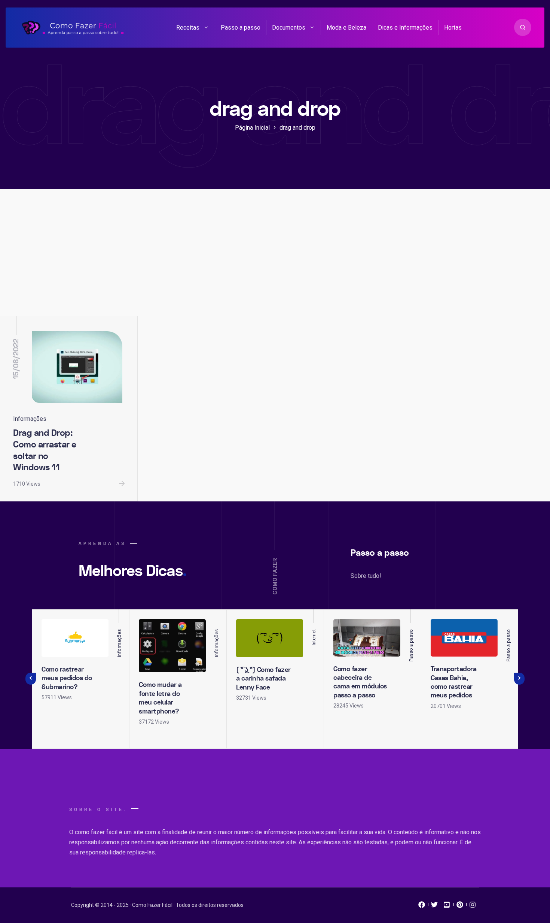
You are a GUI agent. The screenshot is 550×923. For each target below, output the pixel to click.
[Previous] (30, 679)
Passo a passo (240, 27)
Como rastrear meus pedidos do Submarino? (67, 678)
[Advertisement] (275, 260)
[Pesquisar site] (522, 27)
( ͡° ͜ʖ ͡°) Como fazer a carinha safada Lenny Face (263, 678)
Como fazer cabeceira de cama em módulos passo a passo (360, 682)
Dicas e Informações (405, 27)
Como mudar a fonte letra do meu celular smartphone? (160, 698)
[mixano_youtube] (447, 906)
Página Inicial (252, 127)
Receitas (187, 27)
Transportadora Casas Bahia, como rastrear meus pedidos (453, 682)
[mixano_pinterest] (459, 906)
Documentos (288, 27)
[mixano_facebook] (421, 906)
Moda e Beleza (346, 27)
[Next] (519, 679)
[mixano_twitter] (434, 906)
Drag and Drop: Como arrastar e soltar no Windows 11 (44, 450)
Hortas (453, 27)
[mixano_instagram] (472, 906)
